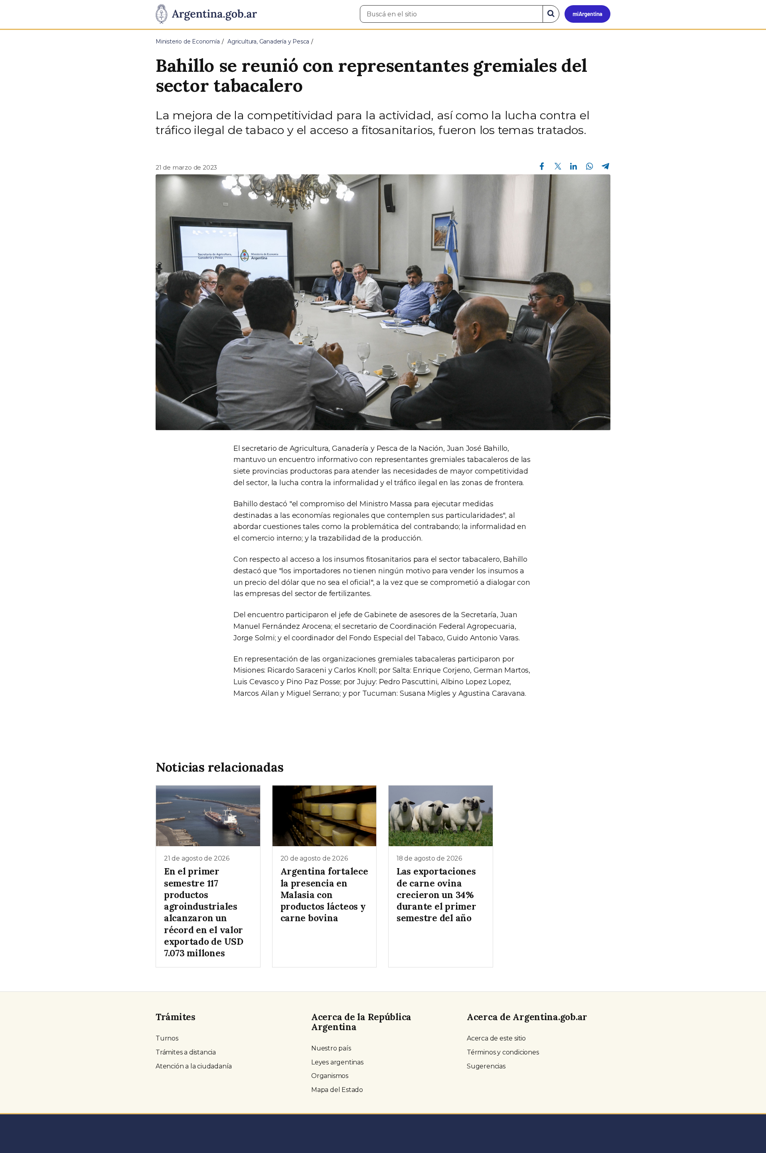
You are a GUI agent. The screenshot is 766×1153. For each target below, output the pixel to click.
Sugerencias (486, 1066)
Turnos (167, 1038)
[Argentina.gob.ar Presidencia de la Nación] (206, 14)
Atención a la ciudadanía (194, 1066)
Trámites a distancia (186, 1052)
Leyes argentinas (337, 1062)
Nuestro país (331, 1048)
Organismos (329, 1076)
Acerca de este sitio (496, 1038)
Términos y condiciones (503, 1052)
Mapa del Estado (337, 1090)
